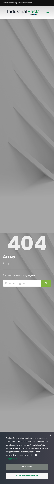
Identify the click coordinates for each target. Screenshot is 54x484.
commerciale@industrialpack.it (17, 2)
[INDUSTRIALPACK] (23, 12)
